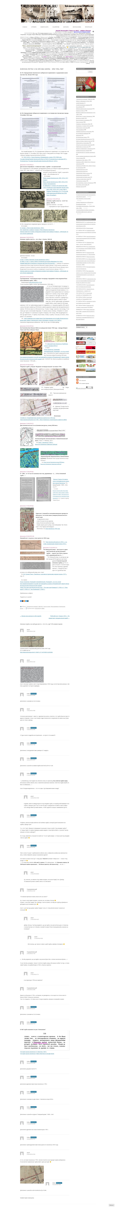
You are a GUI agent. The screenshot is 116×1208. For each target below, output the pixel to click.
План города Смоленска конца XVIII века (54, 462)
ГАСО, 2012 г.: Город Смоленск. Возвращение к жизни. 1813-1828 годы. (43, 157)
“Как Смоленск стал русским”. (83, 198)
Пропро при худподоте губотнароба (30, 616)
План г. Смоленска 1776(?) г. (45, 442)
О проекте (33, 26)
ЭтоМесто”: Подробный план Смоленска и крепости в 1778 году (38, 418)
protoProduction (80, 103)
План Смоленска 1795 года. (52, 528)
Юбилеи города (80, 186)
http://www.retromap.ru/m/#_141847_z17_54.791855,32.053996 (36, 652)
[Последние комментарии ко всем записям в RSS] (77, 383)
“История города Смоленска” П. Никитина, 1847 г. (33, 1051)
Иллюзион (78, 135)
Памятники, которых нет (82, 146)
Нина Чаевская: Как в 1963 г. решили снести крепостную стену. (85, 311)
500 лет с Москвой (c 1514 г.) (83, 101)
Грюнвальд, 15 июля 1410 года (83, 126)
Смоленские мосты (81, 169)
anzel (28, 629)
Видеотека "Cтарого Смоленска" (84, 116)
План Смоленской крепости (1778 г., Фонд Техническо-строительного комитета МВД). (43, 419)
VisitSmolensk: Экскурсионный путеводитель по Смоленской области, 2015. (86, 224)
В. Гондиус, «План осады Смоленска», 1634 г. (32, 228)
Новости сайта (44, 26)
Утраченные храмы (81, 181)
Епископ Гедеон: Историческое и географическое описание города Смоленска (61, 481)
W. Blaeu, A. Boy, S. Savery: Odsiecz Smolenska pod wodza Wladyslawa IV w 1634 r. (41, 261)
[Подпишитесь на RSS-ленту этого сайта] (77, 380)
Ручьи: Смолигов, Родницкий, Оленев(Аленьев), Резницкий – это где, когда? (40, 582)
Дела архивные (55, 606)
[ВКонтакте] (21, 601)
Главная (24, 26)
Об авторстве (56, 26)
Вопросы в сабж (80, 118)
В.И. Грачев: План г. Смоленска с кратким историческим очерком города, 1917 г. (45, 574)
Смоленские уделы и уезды (83, 173)
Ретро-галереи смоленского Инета (85, 156)
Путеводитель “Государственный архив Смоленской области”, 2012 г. (39, 161)
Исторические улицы (81, 137)
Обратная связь (77, 26)
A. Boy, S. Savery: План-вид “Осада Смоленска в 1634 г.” (35, 259)
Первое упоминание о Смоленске (84, 148)
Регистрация (88, 26)
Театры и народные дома (82, 179)
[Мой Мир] (26, 601)
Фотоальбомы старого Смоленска (84, 183)
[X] (22, 601)
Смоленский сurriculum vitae (83, 177)
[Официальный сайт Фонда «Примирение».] (81, 358)
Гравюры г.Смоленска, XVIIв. (83, 124)
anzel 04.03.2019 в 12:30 (35, 282)
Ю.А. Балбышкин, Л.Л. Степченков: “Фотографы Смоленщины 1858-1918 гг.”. (85, 248)
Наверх (111, 1205)
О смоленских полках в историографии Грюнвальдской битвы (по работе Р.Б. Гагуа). (86, 280)
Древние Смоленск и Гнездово (84, 131)
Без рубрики (79, 107)
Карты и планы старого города (84, 141)
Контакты (66, 26)
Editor (43, 608)
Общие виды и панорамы (82, 143)
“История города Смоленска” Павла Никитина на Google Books (37, 1053)
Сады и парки (79, 158)
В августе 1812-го (80, 110)
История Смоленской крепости (84, 139)
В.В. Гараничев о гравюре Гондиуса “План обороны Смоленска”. (37, 230)
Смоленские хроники (81, 175)
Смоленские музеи (81, 171)
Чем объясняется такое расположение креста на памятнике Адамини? (86, 238)
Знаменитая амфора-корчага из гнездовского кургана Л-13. (86, 232)
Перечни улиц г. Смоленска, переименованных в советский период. (85, 317)
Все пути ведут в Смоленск (83, 120)
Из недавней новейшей (82, 133)
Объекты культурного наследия (84, 145)
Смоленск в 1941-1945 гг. (82, 160)
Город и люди (46, 606)
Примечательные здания (82, 150)
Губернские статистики (82, 127)
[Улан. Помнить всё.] (90, 348)
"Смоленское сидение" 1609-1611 (35, 606)
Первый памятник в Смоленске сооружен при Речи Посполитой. (37, 263)
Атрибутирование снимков (83, 105)
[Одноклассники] (24, 601)
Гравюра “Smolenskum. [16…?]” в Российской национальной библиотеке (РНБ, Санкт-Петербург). (57, 193)
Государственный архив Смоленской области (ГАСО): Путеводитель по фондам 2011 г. (43, 159)
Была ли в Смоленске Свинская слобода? (46, 444)
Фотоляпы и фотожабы (82, 184)
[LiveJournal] (27, 601)
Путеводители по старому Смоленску (85, 152)
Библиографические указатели (84, 108)
